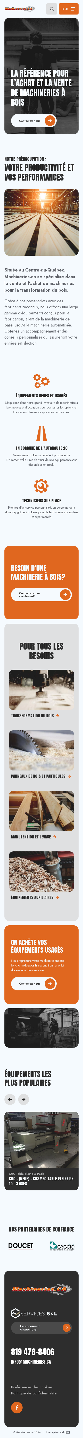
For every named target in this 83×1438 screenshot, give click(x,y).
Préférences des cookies (31, 1387)
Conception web (55, 1432)
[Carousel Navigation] (41, 1099)
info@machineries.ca (31, 1361)
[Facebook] (17, 1407)
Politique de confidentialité (34, 1393)
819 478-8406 (32, 1352)
